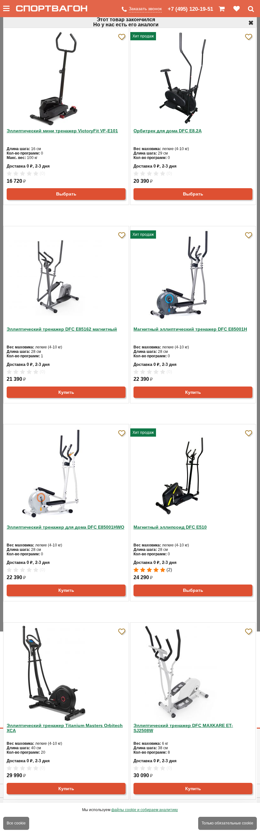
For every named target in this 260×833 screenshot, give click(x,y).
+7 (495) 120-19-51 (190, 9)
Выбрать (66, 193)
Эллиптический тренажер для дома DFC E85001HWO (65, 527)
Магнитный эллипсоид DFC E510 (170, 527)
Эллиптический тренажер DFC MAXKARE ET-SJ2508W (183, 728)
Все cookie (16, 823)
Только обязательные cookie (227, 823)
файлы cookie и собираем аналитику (144, 810)
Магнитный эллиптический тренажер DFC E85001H (190, 329)
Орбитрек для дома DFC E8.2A (167, 130)
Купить (66, 392)
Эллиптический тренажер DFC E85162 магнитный (62, 329)
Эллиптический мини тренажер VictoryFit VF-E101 (62, 130)
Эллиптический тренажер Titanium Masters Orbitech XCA (65, 728)
